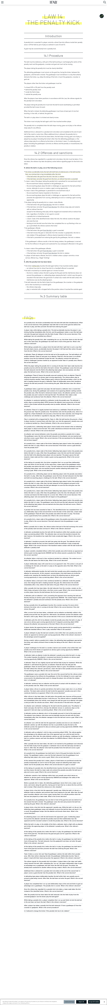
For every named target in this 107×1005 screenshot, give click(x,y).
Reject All (81, 1002)
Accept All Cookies (94, 1002)
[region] (53, 1002)
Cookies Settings (69, 1002)
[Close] (104, 1002)
